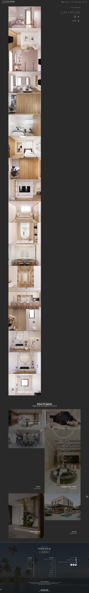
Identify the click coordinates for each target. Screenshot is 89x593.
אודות (53, 561)
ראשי (80, 7)
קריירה (52, 568)
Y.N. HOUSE (29, 561)
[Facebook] (76, 565)
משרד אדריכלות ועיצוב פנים (49, 559)
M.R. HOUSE (29, 566)
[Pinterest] (73, 565)
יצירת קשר (52, 570)
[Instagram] (71, 565)
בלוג (53, 566)
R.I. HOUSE (30, 563)
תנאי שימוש (51, 572)
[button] (1, 589)
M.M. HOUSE (29, 568)
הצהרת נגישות (51, 574)
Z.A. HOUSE (29, 559)
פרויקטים (76, 7)
